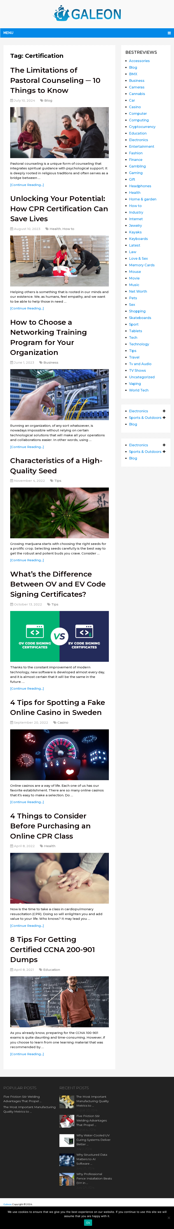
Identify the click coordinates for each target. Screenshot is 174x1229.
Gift (132, 179)
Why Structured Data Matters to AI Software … (91, 1159)
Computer (138, 114)
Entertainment (141, 147)
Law (132, 252)
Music (134, 285)
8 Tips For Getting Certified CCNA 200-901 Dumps (52, 949)
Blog (48, 100)
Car (132, 100)
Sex (132, 305)
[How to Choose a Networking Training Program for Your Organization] (59, 394)
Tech (133, 338)
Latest (134, 245)
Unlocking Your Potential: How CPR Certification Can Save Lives (59, 208)
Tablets (135, 331)
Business (51, 362)
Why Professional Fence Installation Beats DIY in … (94, 1178)
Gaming (136, 173)
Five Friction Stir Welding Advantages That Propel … (22, 1099)
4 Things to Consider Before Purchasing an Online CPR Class (50, 826)
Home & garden (142, 199)
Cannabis (137, 94)
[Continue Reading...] (27, 185)
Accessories (139, 61)
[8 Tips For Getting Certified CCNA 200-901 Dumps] (59, 1001)
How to (68, 229)
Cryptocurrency (142, 127)
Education (51, 970)
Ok (88, 1222)
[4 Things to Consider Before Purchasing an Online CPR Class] (59, 878)
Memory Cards (142, 265)
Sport (134, 324)
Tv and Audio (140, 364)
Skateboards (140, 318)
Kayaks (135, 232)
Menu (8, 33)
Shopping (137, 311)
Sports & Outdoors (145, 418)
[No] (169, 1218)
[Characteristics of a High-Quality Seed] (59, 513)
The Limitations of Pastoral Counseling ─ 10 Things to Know (55, 80)
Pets (133, 298)
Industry (136, 212)
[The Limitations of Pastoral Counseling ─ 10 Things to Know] (59, 132)
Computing (139, 120)
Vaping (135, 384)
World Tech (139, 390)
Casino (63, 722)
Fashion (136, 153)
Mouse (135, 272)
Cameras (137, 87)
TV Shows (137, 371)
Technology (139, 344)
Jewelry (135, 226)
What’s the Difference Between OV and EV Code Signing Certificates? (58, 584)
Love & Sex (138, 259)
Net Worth (138, 291)
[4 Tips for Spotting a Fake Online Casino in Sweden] (59, 754)
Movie (134, 278)
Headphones (140, 186)
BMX (133, 74)
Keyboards (138, 239)
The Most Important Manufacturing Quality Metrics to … (29, 1109)
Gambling (137, 166)
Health (55, 229)
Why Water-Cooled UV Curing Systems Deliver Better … (93, 1139)
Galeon (7, 1204)
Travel (134, 357)
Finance (135, 160)
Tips (57, 481)
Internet (136, 219)
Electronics (138, 140)
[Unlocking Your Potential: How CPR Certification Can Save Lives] (59, 260)
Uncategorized (142, 377)
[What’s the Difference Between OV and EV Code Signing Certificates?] (59, 636)
